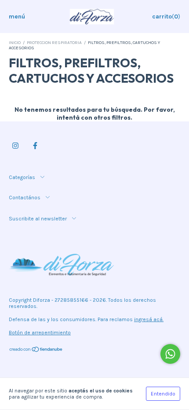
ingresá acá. (149, 319)
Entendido (163, 394)
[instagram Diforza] (15, 145)
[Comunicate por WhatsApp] (170, 354)
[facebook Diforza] (35, 145)
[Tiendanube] (36, 351)
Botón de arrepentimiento (40, 332)
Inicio (15, 42)
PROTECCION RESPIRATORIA (54, 42)
